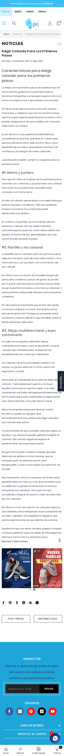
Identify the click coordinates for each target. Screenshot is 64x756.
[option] (16, 568)
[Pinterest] (10, 602)
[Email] (30, 602)
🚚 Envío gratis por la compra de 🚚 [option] (32, 3)
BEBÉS (18, 11)
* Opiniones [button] (61, 381)
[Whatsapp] (37, 602)
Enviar (48, 688)
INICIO (6, 11)
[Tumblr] (16, 602)
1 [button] (30, 589)
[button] (60, 540)
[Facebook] (3, 602)
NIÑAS (30, 11)
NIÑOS (42, 11)
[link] (20, 750)
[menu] (4, 23)
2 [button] (34, 589)
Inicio (6, 34)
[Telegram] (23, 602)
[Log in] (50, 23)
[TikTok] (42, 711)
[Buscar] (14, 23)
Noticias (18, 34)
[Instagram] (20, 711)
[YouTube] (53, 711)
